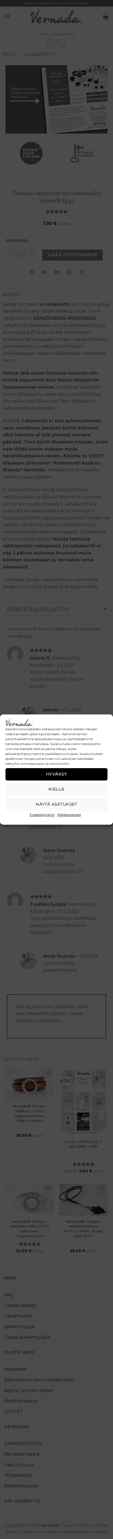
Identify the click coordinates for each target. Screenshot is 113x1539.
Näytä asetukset (56, 804)
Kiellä (56, 789)
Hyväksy (56, 774)
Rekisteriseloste (69, 815)
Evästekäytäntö (42, 815)
